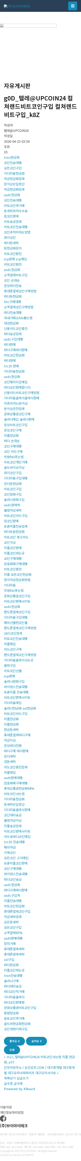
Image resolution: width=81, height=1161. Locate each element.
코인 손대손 (12, 280)
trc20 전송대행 (14, 841)
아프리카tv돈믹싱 (16, 403)
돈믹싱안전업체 (14, 408)
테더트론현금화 (14, 531)
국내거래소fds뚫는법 (18, 317)
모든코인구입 (13, 168)
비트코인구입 (13, 489)
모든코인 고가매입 (16, 857)
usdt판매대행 (13, 777)
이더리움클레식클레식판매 (21, 398)
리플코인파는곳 (14, 553)
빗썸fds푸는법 (14, 456)
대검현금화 (11, 323)
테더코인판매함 (14, 1002)
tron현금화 (11, 157)
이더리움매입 (13, 702)
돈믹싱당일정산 (14, 184)
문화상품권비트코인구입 (20, 1007)
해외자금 (10, 847)
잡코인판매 (11, 216)
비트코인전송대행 (16, 226)
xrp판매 (9, 676)
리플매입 (10, 643)
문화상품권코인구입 (17, 596)
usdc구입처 (12, 895)
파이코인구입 (13, 472)
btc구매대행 (12, 301)
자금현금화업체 (14, 178)
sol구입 (9, 959)
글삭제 (18, 1083)
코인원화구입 (13, 494)
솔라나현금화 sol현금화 (20, 708)
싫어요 (36, 1041)
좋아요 (14, 1041)
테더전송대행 (13, 312)
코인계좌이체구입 (16, 1029)
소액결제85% (13, 932)
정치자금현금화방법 (17, 579)
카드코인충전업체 (16, 767)
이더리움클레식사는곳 (18, 660)
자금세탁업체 (13, 916)
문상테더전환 (13, 745)
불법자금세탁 (13, 510)
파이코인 (10, 237)
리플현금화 (11, 435)
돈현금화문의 (13, 248)
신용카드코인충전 (16, 328)
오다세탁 (10, 756)
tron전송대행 (13, 975)
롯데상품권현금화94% (19, 788)
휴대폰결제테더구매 (17, 734)
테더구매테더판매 (16, 349)
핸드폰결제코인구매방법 (20, 628)
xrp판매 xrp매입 (15, 259)
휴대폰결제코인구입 (17, 911)
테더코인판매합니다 (17, 387)
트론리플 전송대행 (16, 692)
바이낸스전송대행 (16, 686)
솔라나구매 (11, 980)
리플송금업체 (13, 825)
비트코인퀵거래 (14, 205)
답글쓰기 (23, 1078)
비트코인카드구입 (16, 515)
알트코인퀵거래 (14, 1018)
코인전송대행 (13, 162)
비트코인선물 (13, 670)
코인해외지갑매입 (16, 382)
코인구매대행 (13, 446)
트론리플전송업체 (16, 526)
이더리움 (10, 585)
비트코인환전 (13, 253)
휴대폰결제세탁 (14, 948)
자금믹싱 (10, 740)
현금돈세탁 (11, 729)
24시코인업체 (13, 633)
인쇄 (12, 1050)
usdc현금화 (12, 194)
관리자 (29, 1154)
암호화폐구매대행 (16, 563)
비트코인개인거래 (16, 462)
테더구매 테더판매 (16, 750)
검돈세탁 (10, 761)
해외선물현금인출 (16, 622)
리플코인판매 (13, 547)
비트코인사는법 (14, 793)
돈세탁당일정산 (14, 804)
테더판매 (10, 344)
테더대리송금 (13, 986)
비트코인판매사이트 (17, 601)
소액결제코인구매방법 (18, 307)
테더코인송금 (13, 879)
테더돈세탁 (11, 242)
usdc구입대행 (13, 339)
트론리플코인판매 (16, 863)
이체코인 (10, 852)
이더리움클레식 (14, 997)
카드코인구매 (13, 649)
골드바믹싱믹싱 (14, 467)
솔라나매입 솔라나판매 (19, 419)
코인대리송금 (13, 815)
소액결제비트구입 (16, 275)
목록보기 (10, 1078)
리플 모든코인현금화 (17, 574)
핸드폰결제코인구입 (17, 612)
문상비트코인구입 (16, 424)
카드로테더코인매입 (17, 836)
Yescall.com (18, 1154)
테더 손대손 (12, 440)
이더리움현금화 (14, 173)
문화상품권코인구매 (17, 414)
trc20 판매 (11, 366)
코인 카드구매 (13, 451)
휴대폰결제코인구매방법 (20, 291)
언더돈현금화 (13, 483)
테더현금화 (11, 964)
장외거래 (10, 943)
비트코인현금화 (14, 355)
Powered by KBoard (19, 1088)
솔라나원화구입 (14, 499)
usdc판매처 (12, 505)
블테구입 (10, 665)
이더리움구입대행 (16, 478)
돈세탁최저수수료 (16, 210)
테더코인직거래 (14, 991)
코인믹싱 (10, 542)
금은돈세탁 (11, 922)
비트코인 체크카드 (16, 537)
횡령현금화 (11, 1013)
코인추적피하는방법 (17, 232)
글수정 (8, 1083)
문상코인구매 (13, 430)
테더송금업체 (13, 333)
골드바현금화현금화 (17, 1023)
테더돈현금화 (13, 296)
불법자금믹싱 (13, 820)
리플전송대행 (13, 900)
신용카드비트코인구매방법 (21, 392)
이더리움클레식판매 (17, 809)
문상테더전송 (13, 285)
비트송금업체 (13, 221)
